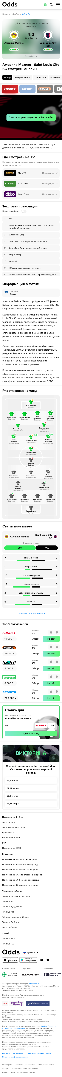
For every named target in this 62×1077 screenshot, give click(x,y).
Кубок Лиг (26, 14)
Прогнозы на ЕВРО (11, 848)
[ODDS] (9, 4)
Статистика (40, 77)
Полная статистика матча (31, 613)
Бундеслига (8, 832)
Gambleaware (38, 1003)
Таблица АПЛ (8, 912)
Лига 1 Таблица (9, 927)
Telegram (47, 959)
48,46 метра (13, 803)
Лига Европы (8, 822)
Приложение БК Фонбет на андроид (20, 864)
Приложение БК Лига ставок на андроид (22, 874)
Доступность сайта (46, 1065)
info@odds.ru (34, 984)
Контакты (6, 1053)
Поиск (51, 4)
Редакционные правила (25, 1065)
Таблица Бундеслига (12, 906)
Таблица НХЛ (8, 943)
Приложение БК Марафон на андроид (20, 885)
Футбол (16, 14)
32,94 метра (13, 788)
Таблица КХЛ (8, 938)
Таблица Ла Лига (10, 922)
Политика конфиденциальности (15, 1057)
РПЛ (4, 843)
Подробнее (30, 56)
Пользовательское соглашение (25, 1068)
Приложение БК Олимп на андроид (19, 859)
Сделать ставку (31, 733)
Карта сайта (18, 1053)
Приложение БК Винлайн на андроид (20, 880)
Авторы (5, 1068)
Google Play (28, 960)
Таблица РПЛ (8, 901)
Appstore (10, 960)
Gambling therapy (16, 1003)
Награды (52, 974)
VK (41, 959)
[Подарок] (45, 4)
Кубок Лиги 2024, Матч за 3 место (31, 23)
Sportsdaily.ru (9, 974)
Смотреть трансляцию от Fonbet (10, 89)
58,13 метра (12, 796)
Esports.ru (31, 974)
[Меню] (58, 4)
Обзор (7, 77)
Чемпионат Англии (11, 837)
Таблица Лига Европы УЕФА (16, 896)
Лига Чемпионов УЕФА (13, 827)
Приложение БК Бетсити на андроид (20, 869)
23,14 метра (12, 780)
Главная (6, 14)
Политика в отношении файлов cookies (18, 1072)
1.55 (51, 725)
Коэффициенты (22, 77)
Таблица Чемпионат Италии (15, 917)
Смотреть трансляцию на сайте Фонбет (31, 117)
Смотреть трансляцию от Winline (45, 89)
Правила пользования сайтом (38, 1053)
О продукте (7, 1065)
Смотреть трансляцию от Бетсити (27, 89)
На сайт (51, 638)
